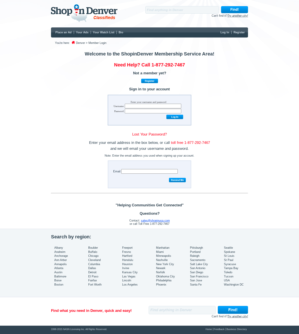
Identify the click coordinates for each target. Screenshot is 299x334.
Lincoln (126, 280)
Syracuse (230, 264)
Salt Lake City (199, 264)
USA (227, 280)
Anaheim (59, 252)
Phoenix (161, 284)
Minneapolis (163, 255)
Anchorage (61, 255)
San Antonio (197, 268)
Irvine (125, 268)
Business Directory (237, 329)
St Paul (228, 260)
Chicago (93, 255)
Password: (119, 111)
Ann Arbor (60, 260)
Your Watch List (103, 32)
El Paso (93, 276)
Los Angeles (130, 284)
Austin (58, 272)
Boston (58, 284)
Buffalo (92, 252)
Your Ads (82, 32)
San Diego (196, 272)
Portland (195, 252)
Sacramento (197, 260)
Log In (224, 32)
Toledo (228, 272)
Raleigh (194, 255)
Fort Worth (95, 284)
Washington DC (234, 284)
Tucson (228, 276)
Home (209, 329)
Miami (160, 252)
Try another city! (237, 15)
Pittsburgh (196, 247)
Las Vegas (128, 276)
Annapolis (60, 264)
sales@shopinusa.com (155, 220)
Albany (58, 247)
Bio (121, 32)
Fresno (126, 252)
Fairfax (92, 280)
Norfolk (160, 272)
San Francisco (199, 276)
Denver (80, 43)
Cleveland (94, 260)
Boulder (93, 247)
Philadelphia (163, 280)
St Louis (229, 255)
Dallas (92, 268)
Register (239, 32)
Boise (58, 280)
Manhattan (162, 247)
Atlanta (58, 268)
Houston (127, 264)
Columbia (94, 264)
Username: (119, 106)
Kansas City (130, 272)
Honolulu (127, 260)
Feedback (219, 329)
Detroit (92, 272)
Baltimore (60, 276)
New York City (165, 264)
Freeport (127, 247)
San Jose (196, 280)
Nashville (162, 260)
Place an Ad (63, 32)
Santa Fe (196, 284)
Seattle (228, 247)
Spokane (229, 252)
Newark (160, 268)
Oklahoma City (165, 276)
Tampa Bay (231, 268)
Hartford (127, 255)
